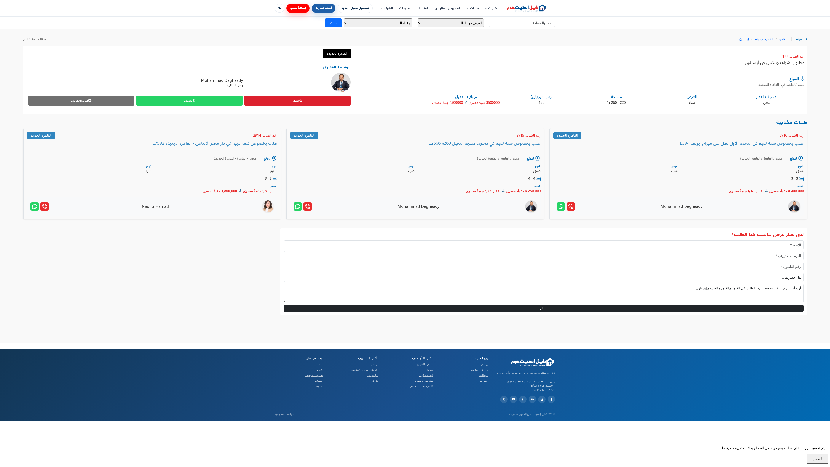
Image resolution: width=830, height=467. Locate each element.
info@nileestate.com (542, 385)
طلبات (474, 8)
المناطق (423, 8)
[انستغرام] (542, 399)
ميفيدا (430, 370)
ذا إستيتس (372, 375)
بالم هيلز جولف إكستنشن (364, 370)
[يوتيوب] (513, 399)
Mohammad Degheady (222, 80)
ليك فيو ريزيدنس (424, 380)
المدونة (319, 386)
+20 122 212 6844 (544, 390)
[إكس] (504, 399)
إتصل (296, 100)
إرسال (543, 308)
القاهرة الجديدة (764, 39)
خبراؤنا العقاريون (479, 370)
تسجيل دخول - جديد (355, 8)
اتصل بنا (484, 380)
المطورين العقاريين (448, 8)
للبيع (321, 364)
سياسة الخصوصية (284, 414)
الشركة (388, 8)
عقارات (493, 8)
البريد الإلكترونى (79, 100)
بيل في (374, 380)
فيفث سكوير (426, 375)
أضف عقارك (323, 8)
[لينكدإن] (532, 399)
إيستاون (744, 39)
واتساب (188, 100)
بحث (333, 23)
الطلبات (319, 380)
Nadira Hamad (155, 206)
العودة (800, 39)
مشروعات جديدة (314, 375)
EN (279, 8)
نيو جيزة (374, 364)
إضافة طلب (298, 8)
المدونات (405, 8)
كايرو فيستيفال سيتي (421, 386)
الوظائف (483, 375)
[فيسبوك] (551, 399)
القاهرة (783, 39)
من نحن (484, 364)
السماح (817, 458)
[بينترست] (523, 399)
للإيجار (319, 370)
